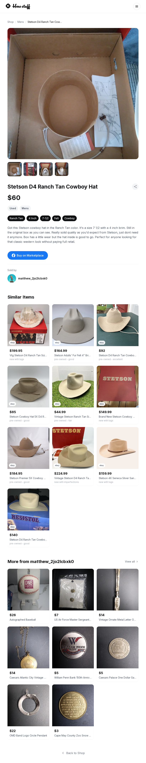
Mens (20, 21)
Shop (10, 21)
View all (130, 561)
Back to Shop (75, 753)
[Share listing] (135, 186)
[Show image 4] (61, 169)
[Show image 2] (30, 169)
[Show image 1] (14, 169)
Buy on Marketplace (30, 255)
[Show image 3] (46, 169)
